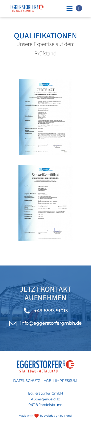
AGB (48, 380)
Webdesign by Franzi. (58, 415)
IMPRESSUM (66, 380)
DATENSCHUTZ (26, 380)
